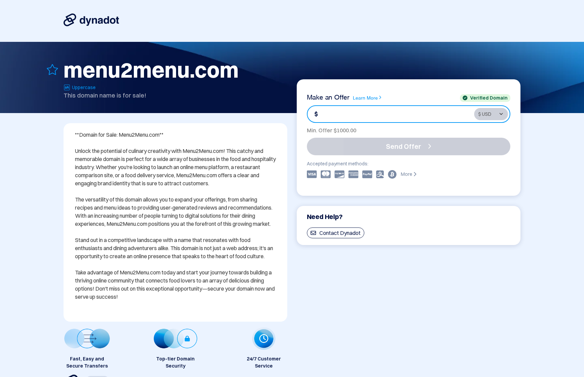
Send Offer (403, 146)
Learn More (365, 97)
